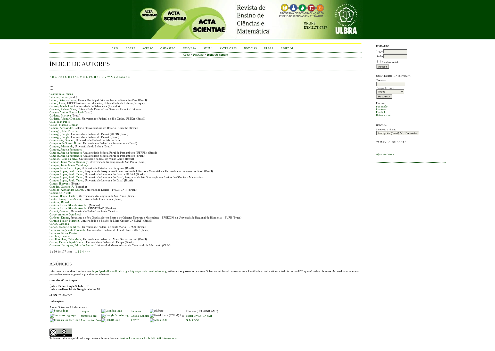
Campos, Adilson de (61, 146)
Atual (207, 48)
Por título (381, 112)
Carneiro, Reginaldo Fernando (68, 229)
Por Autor (381, 109)
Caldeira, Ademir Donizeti (65, 118)
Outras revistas (383, 115)
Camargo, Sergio (60, 134)
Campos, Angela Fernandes (66, 149)
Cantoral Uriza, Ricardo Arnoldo (69, 205)
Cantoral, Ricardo (60, 202)
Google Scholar (140, 315)
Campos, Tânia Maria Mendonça (69, 164)
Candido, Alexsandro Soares (66, 189)
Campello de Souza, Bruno (65, 143)
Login (379, 51)
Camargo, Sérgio (60, 137)
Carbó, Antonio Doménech (65, 214)
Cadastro (167, 48)
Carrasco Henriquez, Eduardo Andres (72, 245)
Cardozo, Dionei (59, 217)
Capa (115, 48)
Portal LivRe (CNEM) (199, 315)
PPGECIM (287, 48)
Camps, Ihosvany (60, 183)
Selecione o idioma (386, 129)
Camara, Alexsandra (61, 127)
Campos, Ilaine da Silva (64, 158)
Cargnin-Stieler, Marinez (64, 220)
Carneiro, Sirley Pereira (63, 233)
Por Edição (381, 106)
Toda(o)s (124, 76)
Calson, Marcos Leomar (64, 124)
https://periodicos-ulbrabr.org (109, 271)
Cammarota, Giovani (62, 140)
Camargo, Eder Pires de (64, 130)
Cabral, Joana (57, 103)
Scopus (85, 311)
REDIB (135, 320)
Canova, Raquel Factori (63, 195)
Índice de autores (217, 54)
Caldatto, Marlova (60, 115)
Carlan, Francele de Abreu (65, 226)
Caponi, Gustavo (59, 211)
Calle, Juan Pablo (60, 121)
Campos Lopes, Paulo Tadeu (66, 171)
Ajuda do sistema (385, 154)
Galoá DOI (192, 320)
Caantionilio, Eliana (61, 93)
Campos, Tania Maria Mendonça (69, 161)
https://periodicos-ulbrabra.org (148, 271)
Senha (379, 56)
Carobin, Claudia (60, 236)
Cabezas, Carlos (59, 96)
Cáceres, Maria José (61, 106)
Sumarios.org (89, 315)
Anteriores (228, 48)
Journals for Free (91, 320)
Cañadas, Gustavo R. (62, 186)
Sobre (130, 48)
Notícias (250, 48)
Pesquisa (189, 48)
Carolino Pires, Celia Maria (65, 239)
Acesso (147, 48)
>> (88, 251)
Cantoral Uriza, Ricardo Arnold (68, 208)
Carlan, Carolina (59, 223)
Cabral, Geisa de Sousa (63, 100)
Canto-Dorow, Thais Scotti (65, 198)
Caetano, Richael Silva (63, 109)
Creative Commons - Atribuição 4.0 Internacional (148, 338)
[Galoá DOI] (158, 319)
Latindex (136, 311)
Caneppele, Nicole (60, 192)
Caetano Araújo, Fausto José (66, 112)
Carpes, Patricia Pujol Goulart (67, 242)
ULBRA (269, 48)
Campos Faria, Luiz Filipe (65, 168)
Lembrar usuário (390, 62)
